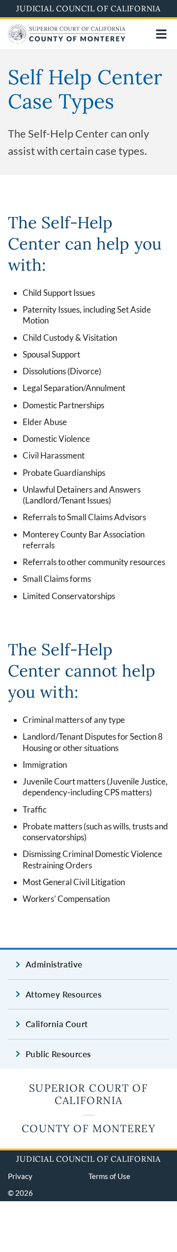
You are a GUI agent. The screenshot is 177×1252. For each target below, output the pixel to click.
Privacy (20, 1176)
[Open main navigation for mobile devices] (161, 34)
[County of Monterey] (67, 40)
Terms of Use (109, 1176)
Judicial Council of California (88, 8)
